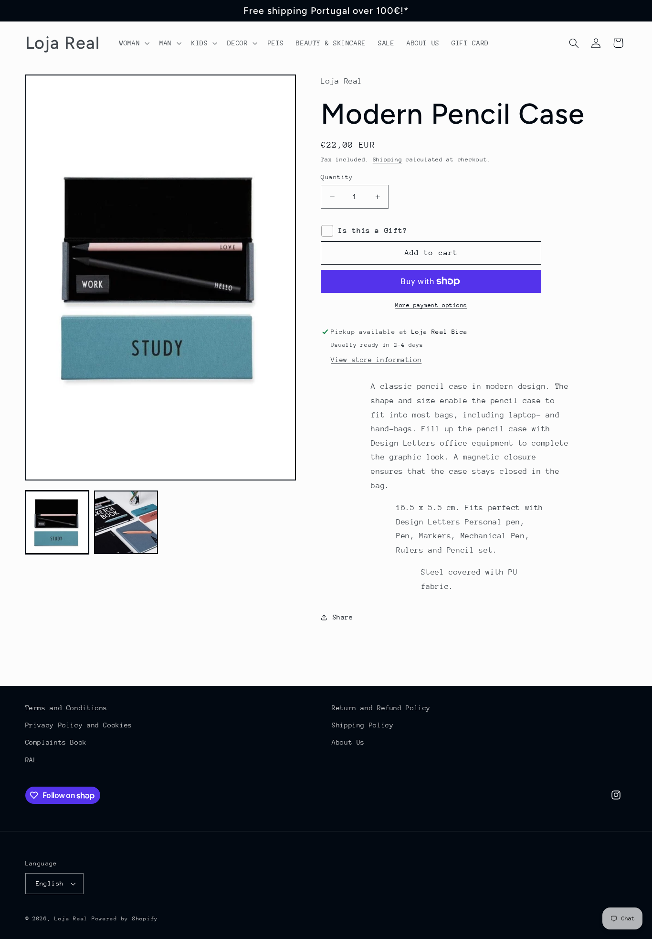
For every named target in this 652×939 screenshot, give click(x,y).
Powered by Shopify (125, 919)
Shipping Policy (362, 725)
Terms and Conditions (66, 708)
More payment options (431, 305)
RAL (31, 760)
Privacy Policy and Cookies (78, 725)
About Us (348, 742)
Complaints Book (56, 742)
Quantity (337, 177)
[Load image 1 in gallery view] (57, 523)
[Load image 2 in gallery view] (126, 523)
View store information (376, 359)
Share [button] (343, 617)
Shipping (387, 159)
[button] (133, 42)
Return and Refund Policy (381, 708)
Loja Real (71, 919)
